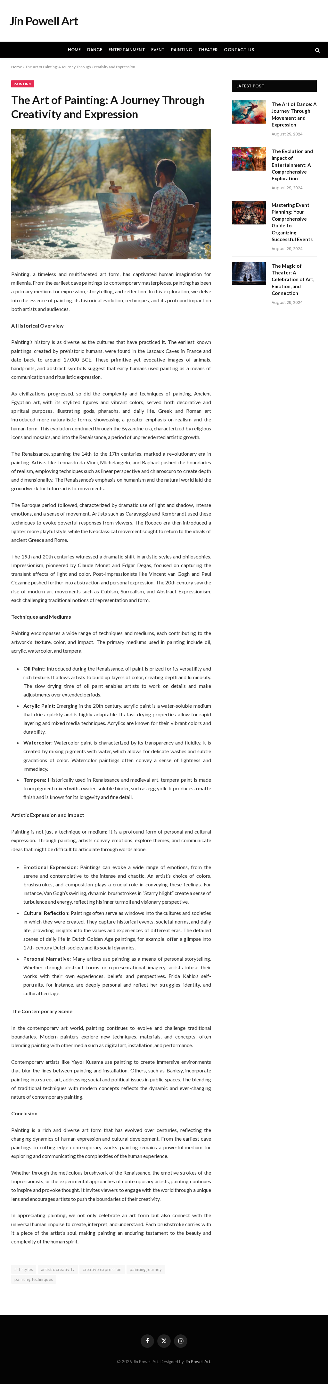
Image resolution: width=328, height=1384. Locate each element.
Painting (23, 83)
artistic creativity (58, 1269)
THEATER (208, 50)
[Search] (317, 50)
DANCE (94, 50)
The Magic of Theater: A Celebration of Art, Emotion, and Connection (293, 279)
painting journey (146, 1269)
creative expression (102, 1269)
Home (16, 66)
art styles (23, 1269)
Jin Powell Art (197, 1361)
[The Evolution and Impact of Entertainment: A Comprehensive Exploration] (249, 159)
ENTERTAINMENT (127, 50)
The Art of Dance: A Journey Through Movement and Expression (294, 114)
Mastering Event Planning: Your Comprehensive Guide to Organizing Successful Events (292, 222)
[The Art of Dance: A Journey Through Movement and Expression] (249, 112)
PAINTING (181, 50)
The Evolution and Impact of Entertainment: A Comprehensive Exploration (292, 165)
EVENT (158, 50)
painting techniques (33, 1279)
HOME (74, 50)
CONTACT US (239, 50)
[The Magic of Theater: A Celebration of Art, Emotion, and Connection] (249, 273)
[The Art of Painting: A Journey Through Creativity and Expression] (111, 194)
